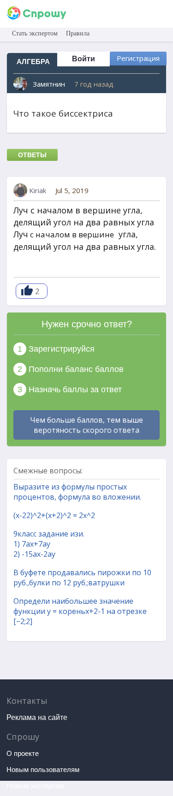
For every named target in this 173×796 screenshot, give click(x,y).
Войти (83, 59)
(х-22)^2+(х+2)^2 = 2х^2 (54, 515)
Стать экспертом (35, 33)
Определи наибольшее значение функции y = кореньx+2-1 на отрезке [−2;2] (80, 611)
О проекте (22, 753)
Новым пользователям (42, 769)
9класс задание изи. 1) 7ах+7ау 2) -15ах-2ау (48, 544)
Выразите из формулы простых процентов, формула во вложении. (77, 492)
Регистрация (138, 58)
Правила (77, 33)
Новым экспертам (35, 786)
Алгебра (33, 61)
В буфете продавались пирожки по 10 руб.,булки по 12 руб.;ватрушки (82, 577)
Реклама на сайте (36, 717)
